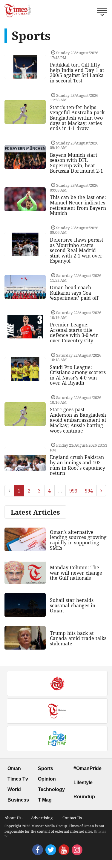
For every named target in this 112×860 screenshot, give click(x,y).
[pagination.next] (101, 490)
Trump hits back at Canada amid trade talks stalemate (78, 638)
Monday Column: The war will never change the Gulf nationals (76, 572)
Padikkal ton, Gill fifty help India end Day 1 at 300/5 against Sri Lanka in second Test (77, 72)
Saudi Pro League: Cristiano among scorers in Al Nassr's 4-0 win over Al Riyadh (78, 375)
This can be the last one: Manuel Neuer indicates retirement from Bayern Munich (78, 205)
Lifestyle (83, 782)
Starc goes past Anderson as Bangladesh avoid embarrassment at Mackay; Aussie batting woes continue (78, 420)
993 (73, 490)
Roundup (84, 796)
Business (18, 799)
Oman (14, 768)
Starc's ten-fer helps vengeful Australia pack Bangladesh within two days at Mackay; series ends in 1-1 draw (77, 118)
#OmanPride (87, 768)
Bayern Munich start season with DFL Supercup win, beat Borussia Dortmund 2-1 (76, 163)
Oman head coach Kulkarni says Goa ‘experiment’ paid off (74, 292)
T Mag (45, 799)
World (14, 789)
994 (89, 490)
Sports (45, 768)
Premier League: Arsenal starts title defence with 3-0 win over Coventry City (74, 332)
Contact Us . (73, 817)
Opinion (47, 778)
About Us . (13, 817)
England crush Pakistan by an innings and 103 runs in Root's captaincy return (77, 465)
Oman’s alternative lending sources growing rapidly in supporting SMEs (78, 540)
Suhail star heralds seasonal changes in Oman (72, 605)
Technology (51, 789)
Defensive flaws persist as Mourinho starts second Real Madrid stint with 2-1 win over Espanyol (76, 250)
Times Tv (17, 778)
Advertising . (42, 817)
